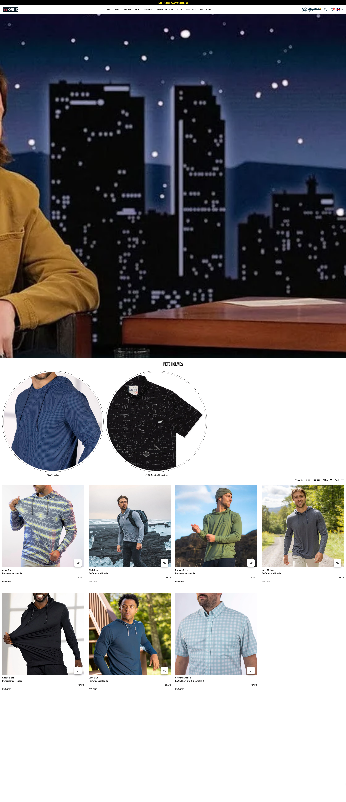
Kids (137, 9)
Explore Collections (173, 2)
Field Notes (205, 9)
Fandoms (148, 9)
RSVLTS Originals (165, 9)
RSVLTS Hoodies (53, 475)
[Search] (325, 9)
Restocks (191, 9)
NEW (109, 9)
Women (127, 9)
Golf (179, 9)
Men (117, 9)
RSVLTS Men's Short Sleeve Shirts (156, 475)
